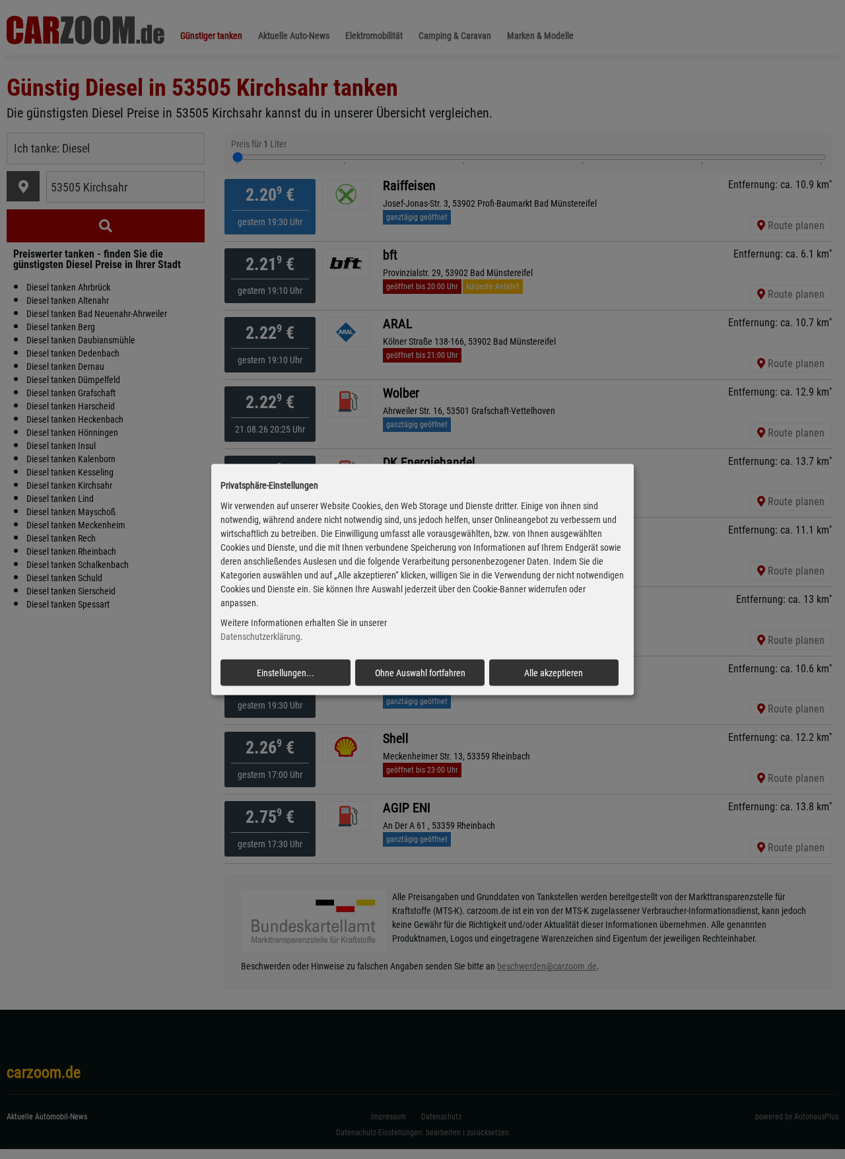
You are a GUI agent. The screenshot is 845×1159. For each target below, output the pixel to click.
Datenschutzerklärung (260, 636)
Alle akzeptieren (553, 673)
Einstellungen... (285, 673)
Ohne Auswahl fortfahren (420, 673)
